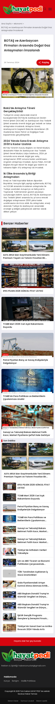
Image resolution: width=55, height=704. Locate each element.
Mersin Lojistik (41, 701)
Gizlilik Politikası (28, 680)
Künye (7, 680)
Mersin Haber (13, 701)
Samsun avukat (27, 701)
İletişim (15, 680)
